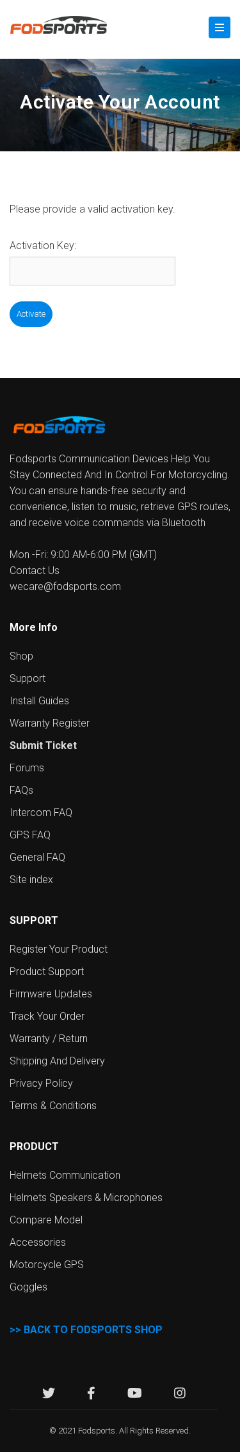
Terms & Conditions (53, 1106)
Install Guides (39, 701)
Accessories (38, 1242)
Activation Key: (43, 245)
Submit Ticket (43, 745)
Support (27, 678)
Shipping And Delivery (57, 1061)
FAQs (21, 790)
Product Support (47, 971)
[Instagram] (180, 1395)
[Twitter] (48, 1395)
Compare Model (46, 1220)
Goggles (28, 1287)
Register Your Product (59, 949)
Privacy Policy (41, 1083)
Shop (21, 656)
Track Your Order (47, 1016)
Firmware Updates (51, 994)
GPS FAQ (30, 835)
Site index (31, 879)
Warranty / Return (49, 1038)
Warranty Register (50, 723)
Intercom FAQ (41, 812)
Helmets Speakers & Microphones (86, 1197)
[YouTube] (134, 1395)
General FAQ (37, 857)
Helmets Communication (65, 1175)
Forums (27, 768)
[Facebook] (91, 1395)
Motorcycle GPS (47, 1265)
